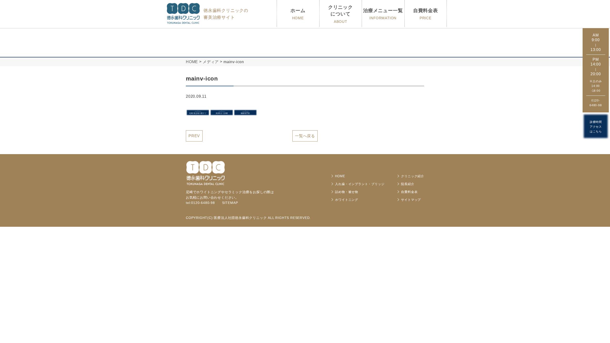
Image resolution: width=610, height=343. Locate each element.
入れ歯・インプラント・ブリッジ (359, 184)
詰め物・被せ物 (346, 191)
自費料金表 (409, 191)
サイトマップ (411, 199)
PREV (194, 136)
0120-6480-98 (596, 103)
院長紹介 (407, 184)
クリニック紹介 (412, 176)
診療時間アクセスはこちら (596, 126)
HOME (340, 176)
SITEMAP (230, 203)
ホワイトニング (346, 199)
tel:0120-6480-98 (200, 203)
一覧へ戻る (305, 136)
